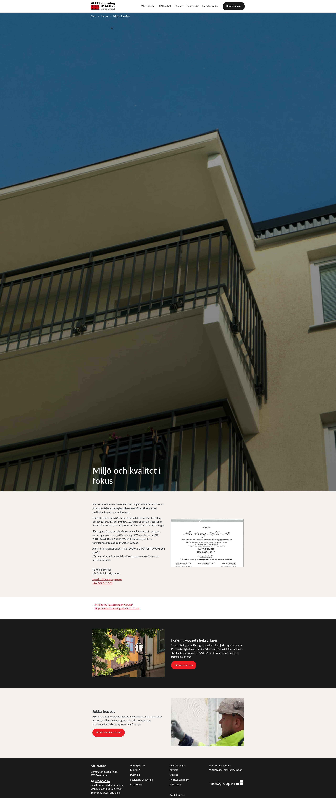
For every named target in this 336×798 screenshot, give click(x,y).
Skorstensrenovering (141, 780)
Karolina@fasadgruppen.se (107, 579)
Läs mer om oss (184, 665)
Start (93, 16)
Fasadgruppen (210, 6)
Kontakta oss (233, 6)
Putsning (135, 775)
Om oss (179, 6)
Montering (136, 784)
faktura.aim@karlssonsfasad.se (225, 770)
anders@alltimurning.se (111, 785)
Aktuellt (174, 770)
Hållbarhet (165, 6)
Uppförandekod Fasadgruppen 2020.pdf (117, 608)
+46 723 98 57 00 (102, 583)
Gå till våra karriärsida (108, 732)
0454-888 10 (102, 781)
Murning (135, 770)
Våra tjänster (148, 6)
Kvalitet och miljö (179, 780)
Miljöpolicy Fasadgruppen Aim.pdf (114, 605)
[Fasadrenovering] (226, 783)
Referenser (193, 6)
